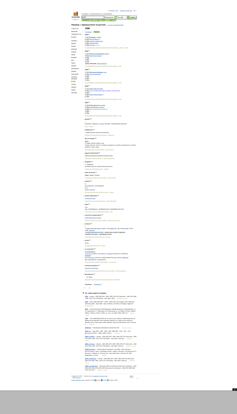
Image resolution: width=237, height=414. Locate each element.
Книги (103, 20)
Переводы (95, 20)
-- (93, 245)
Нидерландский (75, 68)
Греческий (73, 51)
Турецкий (73, 84)
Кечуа (72, 60)
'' (94, 232)
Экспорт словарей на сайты (77, 380)
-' (95, 201)
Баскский (73, 46)
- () (96, 262)
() (96, 41)
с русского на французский (115, 25)
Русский (73, 81)
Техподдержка (95, 376)
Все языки (73, 36)
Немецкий (73, 65)
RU (134, 10)
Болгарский (74, 49)
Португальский (74, 74)
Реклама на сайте (103, 376)
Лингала (73, 62)
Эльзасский (74, 92)
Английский (74, 40)
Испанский (73, 57)
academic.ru (76, 19)
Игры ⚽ (112, 20)
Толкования (86, 20)
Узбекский (73, 87)
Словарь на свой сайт (126, 10)
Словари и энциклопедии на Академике (96, 14)
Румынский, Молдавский (74, 77)
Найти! (133, 17)
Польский (73, 71)
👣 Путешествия (77, 377)
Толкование (88, 32)
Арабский (73, 43)
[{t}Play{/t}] (89, 34)
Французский (74, 31)
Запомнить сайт (113, 10)
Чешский (73, 89)
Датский (73, 54)
